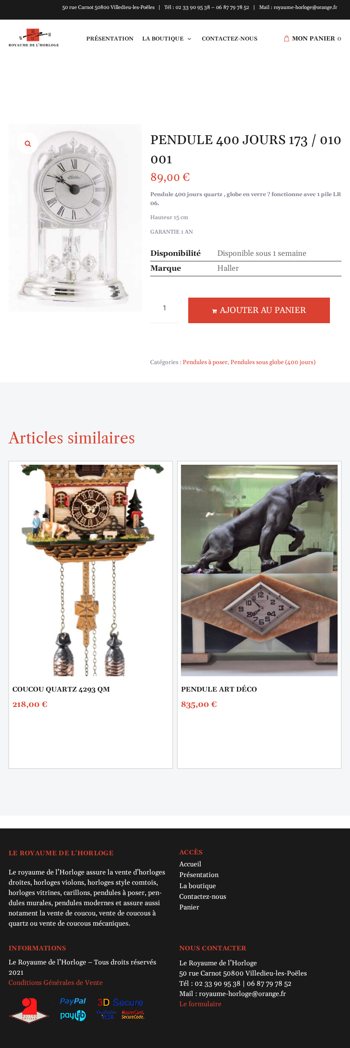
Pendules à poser (205, 362)
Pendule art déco (219, 689)
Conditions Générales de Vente (56, 983)
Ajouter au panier (263, 310)
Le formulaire (200, 1004)
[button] (168, 39)
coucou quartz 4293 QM (61, 689)
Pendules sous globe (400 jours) (272, 362)
